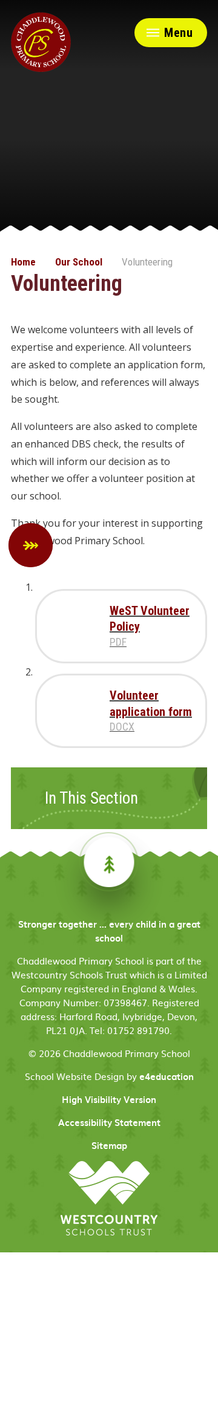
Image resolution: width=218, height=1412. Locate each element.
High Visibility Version (109, 1099)
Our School (78, 262)
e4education (166, 1076)
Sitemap (109, 1145)
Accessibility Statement (109, 1122)
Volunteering (147, 262)
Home (23, 262)
